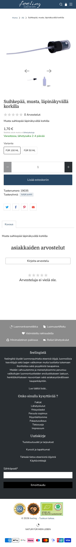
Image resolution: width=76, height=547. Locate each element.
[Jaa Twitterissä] (7, 207)
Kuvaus (9, 224)
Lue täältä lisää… (38, 388)
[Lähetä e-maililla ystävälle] (33, 207)
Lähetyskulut (38, 406)
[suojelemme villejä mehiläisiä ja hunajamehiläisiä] (33, 514)
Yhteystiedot (38, 409)
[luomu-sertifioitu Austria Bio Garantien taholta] (52, 514)
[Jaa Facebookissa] (15, 207)
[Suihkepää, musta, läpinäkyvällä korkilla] (38, 46)
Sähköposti (11, 468)
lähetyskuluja (28, 132)
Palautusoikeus (38, 421)
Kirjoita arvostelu (38, 261)
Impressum (38, 428)
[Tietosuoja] (19, 514)
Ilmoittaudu (38, 485)
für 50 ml (29, 150)
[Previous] (27, 71)
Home (15, 18)
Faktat (38, 402)
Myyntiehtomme (38, 417)
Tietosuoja (38, 424)
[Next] (49, 71)
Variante (8, 143)
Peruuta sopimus (38, 413)
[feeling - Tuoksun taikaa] (30, 4)
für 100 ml (12, 150)
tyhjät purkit (26, 194)
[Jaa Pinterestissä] (24, 207)
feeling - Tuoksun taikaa (42, 518)
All (23, 18)
